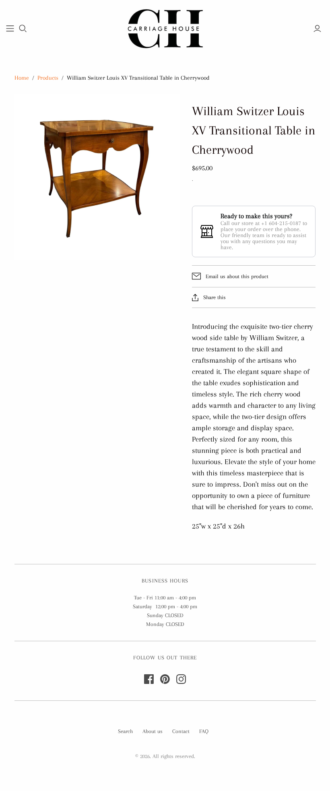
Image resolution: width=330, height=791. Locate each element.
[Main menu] (10, 29)
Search (125, 731)
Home (21, 77)
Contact (181, 731)
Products (47, 77)
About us (152, 731)
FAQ (203, 731)
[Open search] (23, 29)
